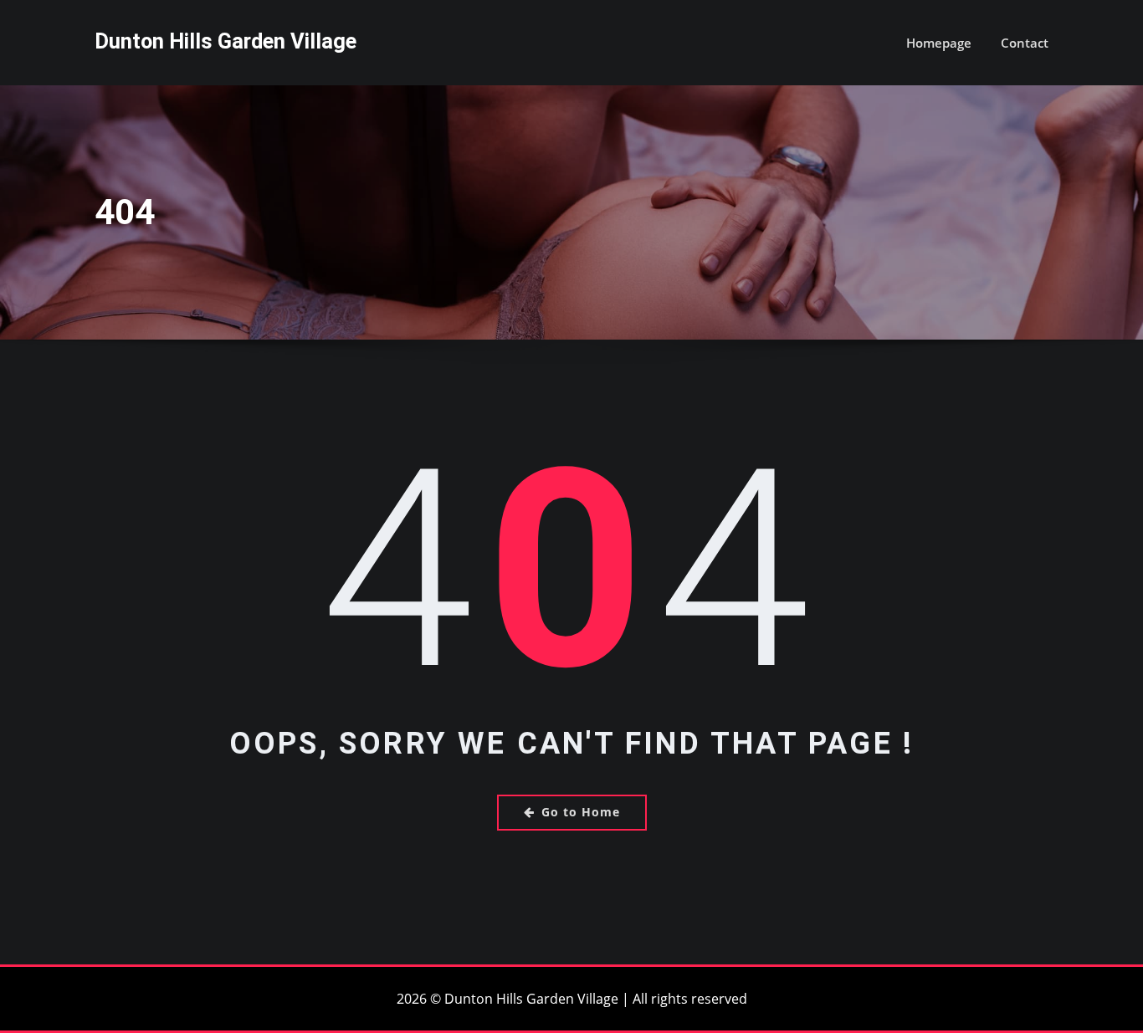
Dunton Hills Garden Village (225, 41)
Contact (1024, 42)
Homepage (938, 42)
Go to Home (580, 812)
